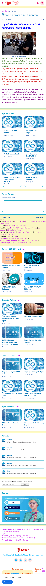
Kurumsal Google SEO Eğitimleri (32, 266)
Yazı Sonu (24, 238)
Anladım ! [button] (7, 582)
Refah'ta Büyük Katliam (31, 178)
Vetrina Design (5, 243)
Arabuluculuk (20, 226)
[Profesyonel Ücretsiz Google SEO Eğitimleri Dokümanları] (23, 521)
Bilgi (14, 230)
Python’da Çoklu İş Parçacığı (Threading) (16, 536)
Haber (16, 221)
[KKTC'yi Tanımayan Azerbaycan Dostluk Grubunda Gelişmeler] (12, 332)
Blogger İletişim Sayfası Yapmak (11, 266)
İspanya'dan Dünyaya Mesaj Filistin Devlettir (12, 179)
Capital (9, 236)
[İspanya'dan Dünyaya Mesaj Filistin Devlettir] (12, 169)
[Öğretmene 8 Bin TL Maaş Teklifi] (12, 386)
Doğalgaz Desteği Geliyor (34, 372)
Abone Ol (25, 484)
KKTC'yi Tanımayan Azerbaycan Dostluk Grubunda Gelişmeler (10, 342)
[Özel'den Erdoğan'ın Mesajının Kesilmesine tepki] (12, 309)
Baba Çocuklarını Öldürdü (10, 132)
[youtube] (20, 560)
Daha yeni (6, 217)
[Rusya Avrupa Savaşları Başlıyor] (34, 332)
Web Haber (5, 224)
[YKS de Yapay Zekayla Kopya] (12, 415)
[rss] (25, 560)
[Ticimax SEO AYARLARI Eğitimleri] (34, 279)
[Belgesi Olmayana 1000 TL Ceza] (12, 364)
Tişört (4, 534)
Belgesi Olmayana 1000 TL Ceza (11, 373)
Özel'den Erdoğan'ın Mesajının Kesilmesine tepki (10, 319)
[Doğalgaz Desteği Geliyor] (34, 364)
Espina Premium (32, 240)
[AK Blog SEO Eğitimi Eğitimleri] (12, 279)
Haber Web (16, 238)
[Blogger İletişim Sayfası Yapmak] (12, 258)
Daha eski (39, 217)
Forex (15, 236)
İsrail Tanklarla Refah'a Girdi (31, 155)
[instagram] (30, 560)
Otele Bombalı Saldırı (12, 154)
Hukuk (7, 226)
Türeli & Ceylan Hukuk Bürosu (21, 243)
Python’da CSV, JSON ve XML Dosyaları (15, 540)
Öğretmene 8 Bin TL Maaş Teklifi (12, 394)
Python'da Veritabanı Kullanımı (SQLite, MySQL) (18, 538)
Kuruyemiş (12, 232)
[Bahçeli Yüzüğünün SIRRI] (34, 309)
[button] (2, 3)
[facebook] (16, 560)
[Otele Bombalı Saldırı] (12, 146)
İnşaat (22, 228)
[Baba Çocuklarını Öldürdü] (12, 122)
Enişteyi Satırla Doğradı (31, 132)
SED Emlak (14, 240)
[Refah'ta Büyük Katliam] (34, 169)
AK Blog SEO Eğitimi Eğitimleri (9, 288)
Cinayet (13, 11)
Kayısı (2, 234)
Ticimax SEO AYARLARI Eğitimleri (32, 288)
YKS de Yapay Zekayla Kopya (10, 424)
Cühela (9, 230)
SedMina (22, 240)
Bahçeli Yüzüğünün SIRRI (33, 316)
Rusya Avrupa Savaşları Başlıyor (33, 341)
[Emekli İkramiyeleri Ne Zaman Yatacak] (34, 386)
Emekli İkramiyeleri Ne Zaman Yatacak (32, 394)
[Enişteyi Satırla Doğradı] (34, 122)
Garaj (19, 230)
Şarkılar (27, 228)
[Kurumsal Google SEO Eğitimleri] (34, 258)
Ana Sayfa (5, 11)
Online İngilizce (5, 238)
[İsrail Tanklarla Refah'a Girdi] (34, 146)
